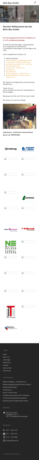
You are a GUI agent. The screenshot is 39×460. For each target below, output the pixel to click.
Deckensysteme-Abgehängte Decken (15, 401)
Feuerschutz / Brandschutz (15, 68)
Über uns (6, 357)
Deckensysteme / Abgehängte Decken (19, 60)
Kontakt (5, 365)
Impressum (7, 371)
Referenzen (7, 362)
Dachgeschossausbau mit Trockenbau (19, 64)
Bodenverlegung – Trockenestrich (17, 73)
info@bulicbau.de (12, 441)
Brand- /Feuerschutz (10, 393)
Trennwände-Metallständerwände (15, 398)
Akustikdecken (11, 72)
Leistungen (7, 360)
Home (5, 354)
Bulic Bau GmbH (11, 3)
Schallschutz (10, 70)
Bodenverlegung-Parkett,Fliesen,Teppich (17, 384)
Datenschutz (7, 368)
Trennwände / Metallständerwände (18, 62)
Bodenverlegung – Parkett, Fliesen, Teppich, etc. (18, 76)
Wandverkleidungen (13, 66)
